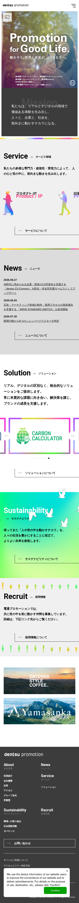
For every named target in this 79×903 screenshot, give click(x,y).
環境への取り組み (12, 821)
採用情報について (36, 637)
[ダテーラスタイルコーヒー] (39, 680)
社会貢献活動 (10, 826)
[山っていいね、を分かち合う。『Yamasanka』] (39, 711)
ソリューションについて (40, 473)
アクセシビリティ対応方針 (17, 865)
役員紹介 (8, 776)
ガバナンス (9, 831)
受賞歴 (7, 800)
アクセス (8, 790)
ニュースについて (36, 335)
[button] (30, 458)
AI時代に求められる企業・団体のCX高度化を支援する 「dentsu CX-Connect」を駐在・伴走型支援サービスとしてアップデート (39, 289)
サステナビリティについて (41, 558)
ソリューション (48, 787)
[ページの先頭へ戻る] (77, 723)
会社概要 (8, 781)
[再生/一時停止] (72, 83)
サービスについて (36, 230)
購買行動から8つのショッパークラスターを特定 (31, 320)
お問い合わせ (22, 843)
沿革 (6, 785)
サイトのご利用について (16, 860)
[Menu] (73, 5)
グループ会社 (10, 795)
